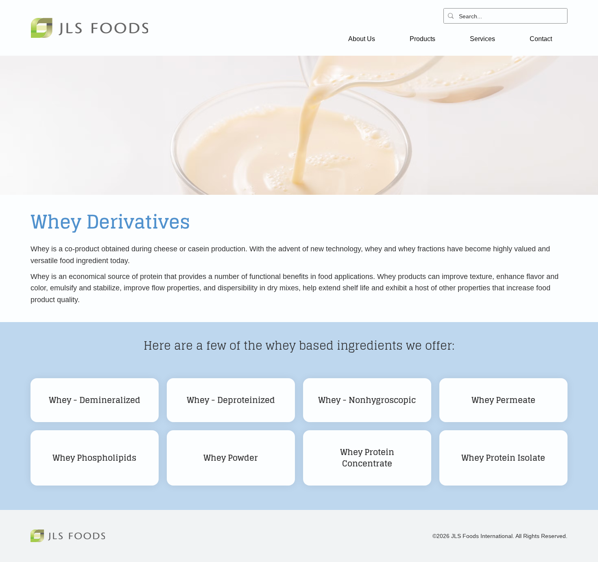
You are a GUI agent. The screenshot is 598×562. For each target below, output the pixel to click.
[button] (361, 39)
